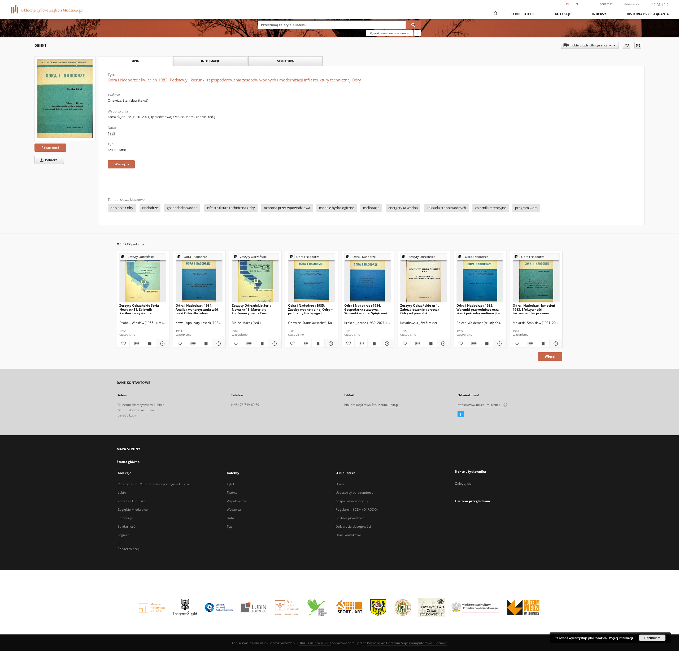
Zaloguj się (660, 4)
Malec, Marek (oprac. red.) (195, 117)
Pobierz (50, 160)
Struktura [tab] (285, 61)
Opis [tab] (135, 61)
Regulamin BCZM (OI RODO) (357, 509)
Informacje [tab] (210, 61)
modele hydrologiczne (336, 208)
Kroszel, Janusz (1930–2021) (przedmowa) (140, 117)
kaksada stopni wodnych (446, 208)
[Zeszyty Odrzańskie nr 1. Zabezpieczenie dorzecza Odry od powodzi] (424, 278)
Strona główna (128, 461)
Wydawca (234, 509)
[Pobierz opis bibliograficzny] (136, 343)
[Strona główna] (495, 14)
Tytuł (230, 484)
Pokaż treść (50, 147)
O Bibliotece (522, 14)
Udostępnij (632, 4)
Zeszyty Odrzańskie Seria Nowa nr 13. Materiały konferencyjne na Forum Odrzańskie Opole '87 (251, 309)
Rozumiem (652, 637)
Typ (229, 526)
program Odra (526, 208)
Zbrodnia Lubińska (131, 501)
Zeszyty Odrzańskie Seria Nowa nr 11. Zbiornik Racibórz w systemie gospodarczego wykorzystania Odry (139, 309)
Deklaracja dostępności (353, 526)
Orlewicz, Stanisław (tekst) (128, 100)
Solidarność (126, 526)
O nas (340, 484)
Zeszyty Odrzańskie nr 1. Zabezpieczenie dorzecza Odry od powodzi (419, 309)
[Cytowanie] (637, 45)
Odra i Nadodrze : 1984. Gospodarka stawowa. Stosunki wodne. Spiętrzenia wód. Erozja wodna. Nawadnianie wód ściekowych (366, 309)
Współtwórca (236, 501)
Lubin (122, 492)
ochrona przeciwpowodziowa (287, 208)
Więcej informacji (621, 638)
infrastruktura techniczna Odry (230, 208)
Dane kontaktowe (349, 535)
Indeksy (599, 14)
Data (230, 518)
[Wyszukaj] (413, 24)
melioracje (371, 208)
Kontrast (605, 4)
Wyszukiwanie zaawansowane (389, 33)
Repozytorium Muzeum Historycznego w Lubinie (154, 484)
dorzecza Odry (121, 208)
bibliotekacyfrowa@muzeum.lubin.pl (371, 404)
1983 (111, 133)
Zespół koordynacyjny (352, 501)
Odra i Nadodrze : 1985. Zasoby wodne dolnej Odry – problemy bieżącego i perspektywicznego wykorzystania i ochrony (310, 309)
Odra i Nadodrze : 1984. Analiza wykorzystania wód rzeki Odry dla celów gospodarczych (197, 309)
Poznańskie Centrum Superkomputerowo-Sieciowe (407, 643)
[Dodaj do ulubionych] (626, 45)
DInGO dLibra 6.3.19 (315, 643)
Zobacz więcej (128, 548)
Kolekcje (563, 14)
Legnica (123, 535)
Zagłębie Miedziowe (133, 509)
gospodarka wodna (182, 208)
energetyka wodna (403, 208)
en (575, 4)
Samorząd (125, 518)
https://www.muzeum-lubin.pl (480, 404)
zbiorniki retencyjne (490, 208)
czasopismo (117, 149)
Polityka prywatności (351, 518)
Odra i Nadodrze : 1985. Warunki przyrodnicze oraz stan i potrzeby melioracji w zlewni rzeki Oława (478, 309)
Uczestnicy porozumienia (354, 492)
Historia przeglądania (648, 14)
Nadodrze (150, 208)
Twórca (232, 492)
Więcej (550, 356)
